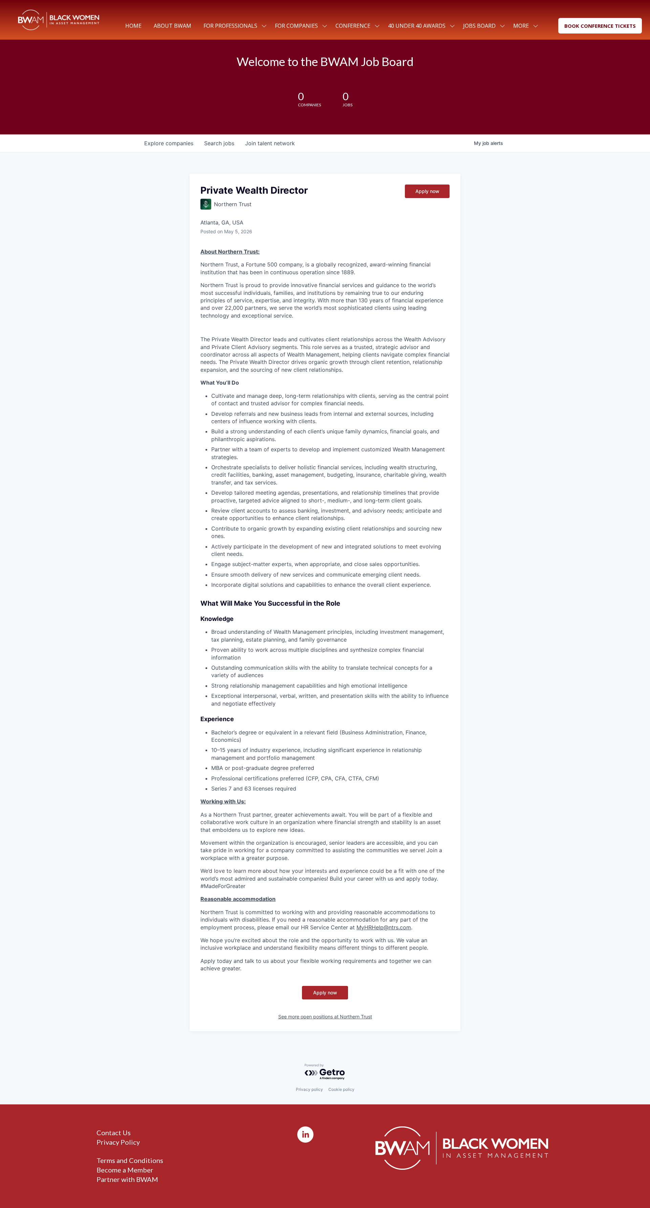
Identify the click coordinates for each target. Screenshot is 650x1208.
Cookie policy (341, 1089)
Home (133, 25)
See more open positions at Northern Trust (325, 1016)
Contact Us (113, 1132)
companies (168, 143)
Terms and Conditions (129, 1160)
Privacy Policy (118, 1142)
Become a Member (124, 1169)
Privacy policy (309, 1089)
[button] (600, 26)
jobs (219, 143)
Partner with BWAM (127, 1179)
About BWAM (172, 25)
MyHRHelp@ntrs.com (383, 927)
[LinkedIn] (305, 1134)
